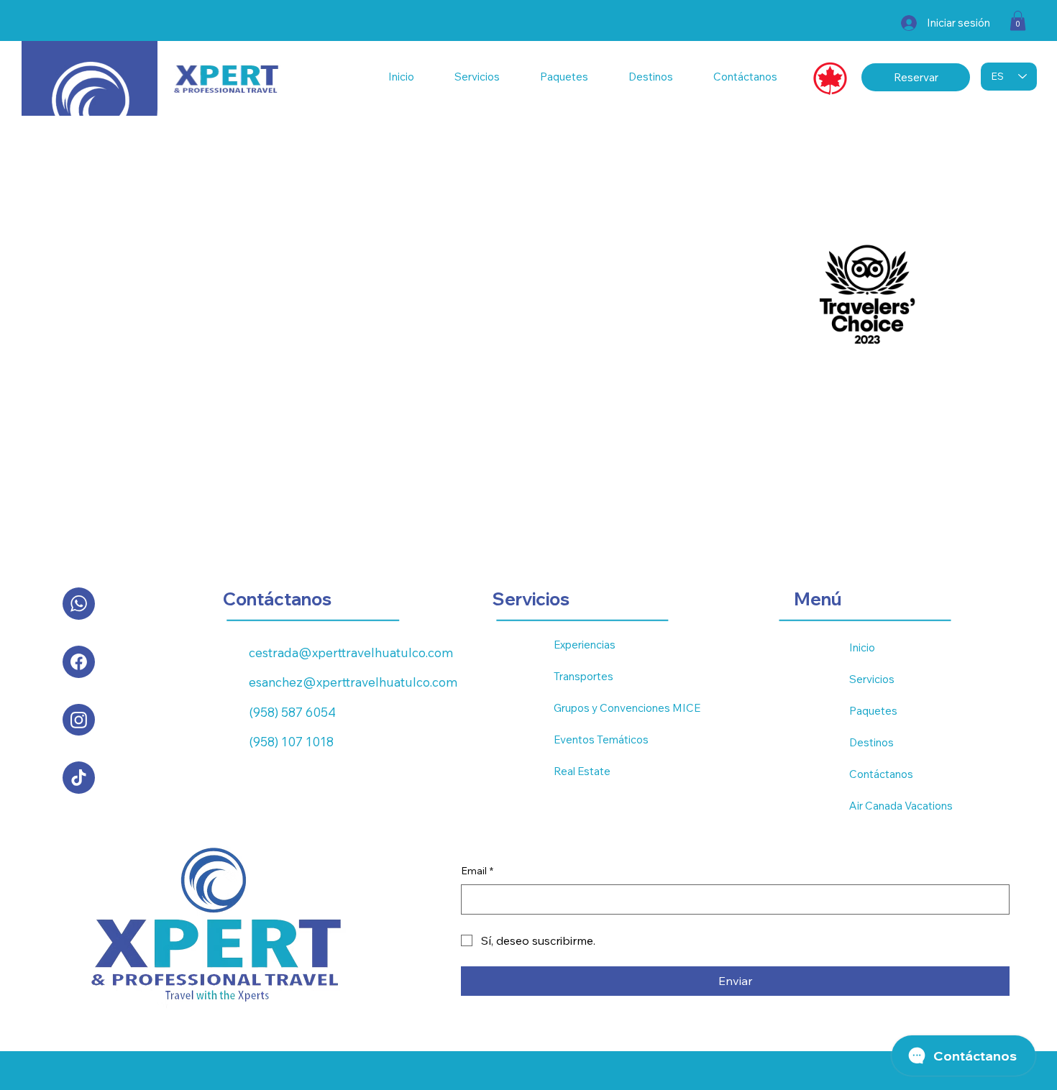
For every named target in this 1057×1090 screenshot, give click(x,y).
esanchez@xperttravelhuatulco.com (353, 682)
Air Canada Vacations (901, 805)
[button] (1018, 20)
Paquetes (873, 711)
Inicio (862, 647)
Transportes (583, 676)
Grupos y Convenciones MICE (627, 708)
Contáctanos (881, 774)
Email (477, 870)
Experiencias (585, 644)
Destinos (871, 742)
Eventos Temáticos (601, 739)
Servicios (871, 679)
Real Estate (582, 771)
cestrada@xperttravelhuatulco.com (351, 652)
